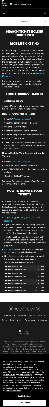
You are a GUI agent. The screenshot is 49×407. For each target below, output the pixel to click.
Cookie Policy (25, 375)
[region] (24, 380)
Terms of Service (13, 390)
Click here (8, 249)
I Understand (24, 403)
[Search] (3, 13)
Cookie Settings (25, 377)
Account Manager (22, 119)
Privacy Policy (9, 375)
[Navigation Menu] (45, 13)
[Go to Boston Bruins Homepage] (20, 4)
